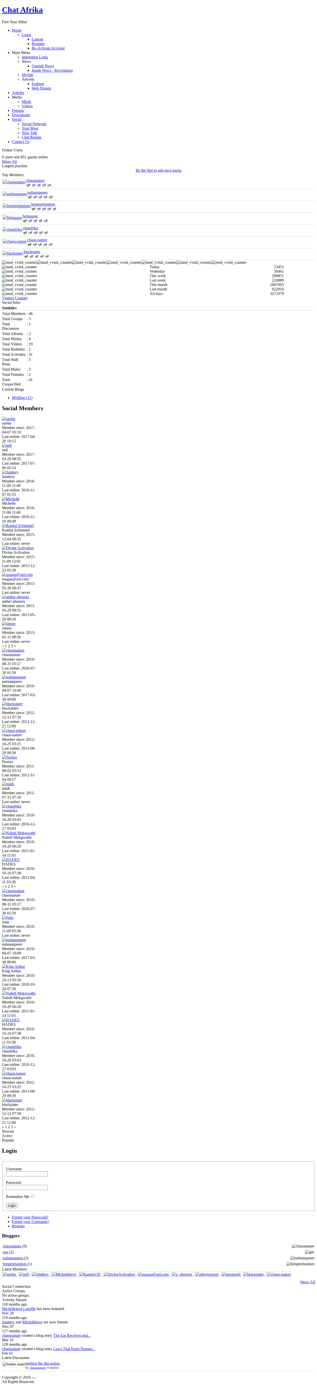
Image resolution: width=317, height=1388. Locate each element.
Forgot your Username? (30, 1222)
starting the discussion (43, 1363)
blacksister (32, 252)
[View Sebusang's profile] (12, 217)
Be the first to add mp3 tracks (159, 170)
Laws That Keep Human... (74, 1349)
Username (14, 1169)
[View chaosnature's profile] (14, 182)
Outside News (43, 66)
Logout (37, 39)
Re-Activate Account (48, 48)
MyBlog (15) (22, 398)
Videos (27, 106)
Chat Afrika (22, 9)
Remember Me (17, 1197)
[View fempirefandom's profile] (16, 206)
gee (6, 1252)
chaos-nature (37, 240)
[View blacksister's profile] (13, 253)
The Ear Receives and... (72, 1335)
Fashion (38, 84)
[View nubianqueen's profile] (14, 194)
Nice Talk (29, 133)
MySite (27, 75)
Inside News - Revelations (52, 70)
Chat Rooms (31, 137)
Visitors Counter (14, 298)
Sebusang (30, 216)
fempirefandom (43, 204)
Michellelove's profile (19, 1309)
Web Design (41, 88)
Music (26, 101)
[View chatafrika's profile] (12, 229)
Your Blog (30, 128)
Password (13, 1182)
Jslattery (8, 1322)
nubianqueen (37, 192)
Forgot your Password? (30, 1217)
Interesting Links (35, 57)
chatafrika (30, 228)
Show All (9, 161)
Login (26, 35)
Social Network (34, 124)
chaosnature (35, 180)
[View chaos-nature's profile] (14, 241)
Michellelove (32, 1322)
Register (38, 44)
